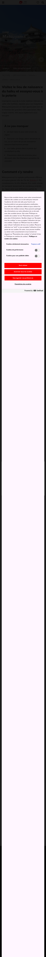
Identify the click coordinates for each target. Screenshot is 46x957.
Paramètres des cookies (23, 284)
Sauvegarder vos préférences (23, 278)
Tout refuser (23, 265)
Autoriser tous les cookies (23, 272)
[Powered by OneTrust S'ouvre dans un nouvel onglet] (33, 291)
